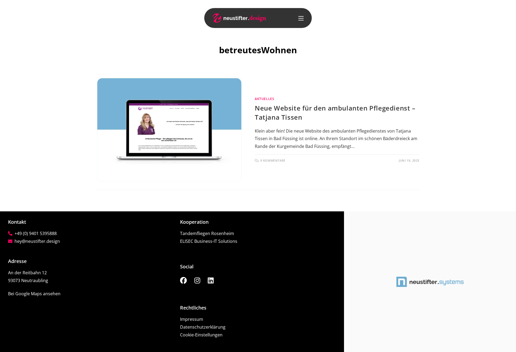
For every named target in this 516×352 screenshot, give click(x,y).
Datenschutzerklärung (202, 327)
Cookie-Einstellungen (201, 335)
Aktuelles (264, 99)
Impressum (191, 319)
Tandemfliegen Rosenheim (207, 233)
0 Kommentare (272, 160)
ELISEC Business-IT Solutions (208, 241)
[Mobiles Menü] (301, 18)
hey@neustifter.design (36, 241)
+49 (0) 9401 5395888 (34, 233)
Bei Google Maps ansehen (34, 294)
